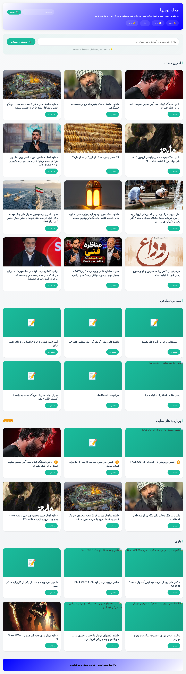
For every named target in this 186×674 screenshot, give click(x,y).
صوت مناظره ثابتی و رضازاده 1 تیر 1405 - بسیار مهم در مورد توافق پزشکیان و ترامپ (95, 272)
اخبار (145, 23)
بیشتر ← (173, 114)
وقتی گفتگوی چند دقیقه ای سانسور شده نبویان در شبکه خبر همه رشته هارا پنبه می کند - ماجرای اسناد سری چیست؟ (32, 274)
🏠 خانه (172, 23)
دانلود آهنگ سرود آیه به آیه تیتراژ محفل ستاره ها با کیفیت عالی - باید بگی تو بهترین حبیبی (94, 216)
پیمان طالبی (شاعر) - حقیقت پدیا (162, 395)
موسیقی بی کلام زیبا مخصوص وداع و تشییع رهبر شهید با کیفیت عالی (156, 272)
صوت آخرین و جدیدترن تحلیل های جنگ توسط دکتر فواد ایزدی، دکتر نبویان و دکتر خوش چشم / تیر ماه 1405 (32, 217)
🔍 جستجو (14, 12)
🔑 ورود (131, 23)
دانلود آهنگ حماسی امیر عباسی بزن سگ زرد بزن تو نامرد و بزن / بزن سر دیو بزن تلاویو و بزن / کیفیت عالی (33, 160)
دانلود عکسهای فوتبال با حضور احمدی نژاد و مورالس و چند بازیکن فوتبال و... (95, 637)
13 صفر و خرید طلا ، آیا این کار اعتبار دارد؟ (95, 157)
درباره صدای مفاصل (108, 395)
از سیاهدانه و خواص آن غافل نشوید (161, 341)
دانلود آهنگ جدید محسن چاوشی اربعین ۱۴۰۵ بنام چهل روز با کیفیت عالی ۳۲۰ (156, 159)
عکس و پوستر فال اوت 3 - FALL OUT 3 (152, 461)
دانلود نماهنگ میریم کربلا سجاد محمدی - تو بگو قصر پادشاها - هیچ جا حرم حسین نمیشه (32, 105)
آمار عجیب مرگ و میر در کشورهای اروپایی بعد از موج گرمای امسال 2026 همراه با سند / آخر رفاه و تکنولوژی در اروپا (154, 217)
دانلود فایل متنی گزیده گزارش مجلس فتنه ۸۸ (94, 341)
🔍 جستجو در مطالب (21, 41)
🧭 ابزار (158, 23)
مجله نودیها (169, 9)
